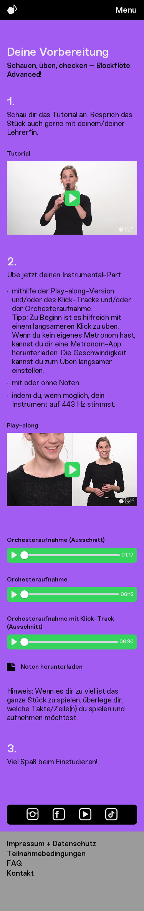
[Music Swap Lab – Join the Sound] (12, 12)
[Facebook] (59, 814)
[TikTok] (111, 814)
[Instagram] (32, 814)
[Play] (14, 555)
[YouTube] (85, 814)
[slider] (53, 225)
